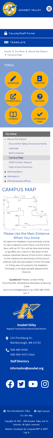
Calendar (14, 148)
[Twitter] (21, 386)
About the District (37, 51)
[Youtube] (33, 386)
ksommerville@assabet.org (18, 289)
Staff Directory (19, 361)
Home (7, 51)
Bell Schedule (16, 153)
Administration (15, 171)
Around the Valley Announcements (28, 143)
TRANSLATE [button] (18, 42)
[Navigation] (49, 9)
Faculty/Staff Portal (22, 33)
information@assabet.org (26, 368)
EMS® (45, 429)
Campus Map (14, 54)
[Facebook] (10, 386)
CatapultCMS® (33, 429)
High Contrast (43, 411)
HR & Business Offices (19, 181)
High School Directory (20, 167)
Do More (20, 51)
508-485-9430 (19, 349)
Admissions (13, 176)
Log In (27, 432)
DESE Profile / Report (20, 162)
